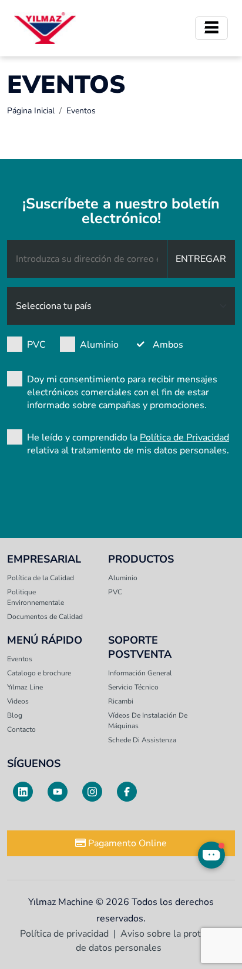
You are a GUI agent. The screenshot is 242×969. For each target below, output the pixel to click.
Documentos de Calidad (45, 616)
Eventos (19, 659)
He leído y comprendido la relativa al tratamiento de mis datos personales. (128, 444)
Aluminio (99, 344)
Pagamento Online (126, 843)
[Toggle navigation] (211, 28)
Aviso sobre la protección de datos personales (151, 940)
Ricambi (120, 701)
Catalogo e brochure (39, 673)
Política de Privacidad (184, 437)
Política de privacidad (64, 933)
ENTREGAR (201, 259)
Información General (140, 673)
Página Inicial (31, 110)
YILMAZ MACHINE (45, 28)
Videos (18, 701)
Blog (14, 715)
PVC (36, 344)
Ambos (168, 344)
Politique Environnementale (35, 597)
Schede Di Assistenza (142, 740)
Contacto (21, 729)
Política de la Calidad (40, 578)
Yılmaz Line (25, 687)
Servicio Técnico (133, 687)
